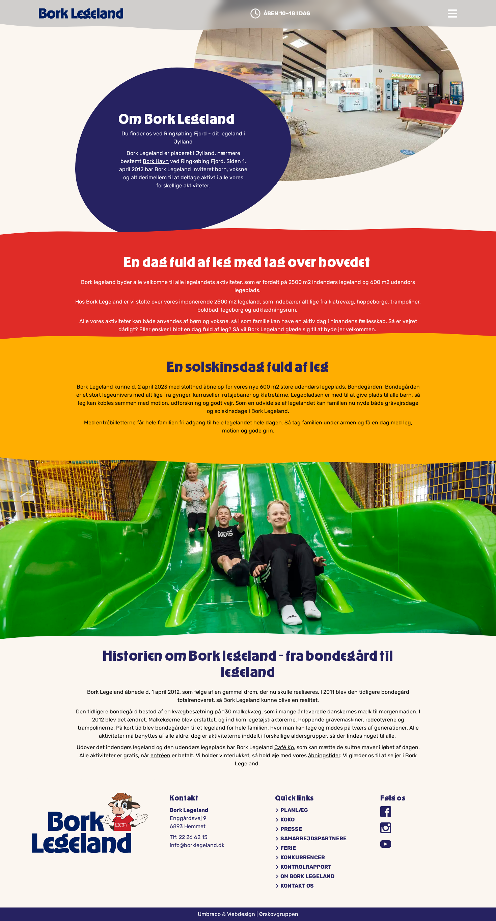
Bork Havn (156, 161)
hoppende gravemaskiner (330, 719)
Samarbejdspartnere (313, 838)
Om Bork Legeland (307, 876)
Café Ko (284, 747)
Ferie (288, 848)
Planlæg (294, 810)
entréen (160, 755)
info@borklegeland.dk (197, 845)
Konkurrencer (302, 857)
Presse (291, 829)
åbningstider (324, 755)
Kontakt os (297, 886)
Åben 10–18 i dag (287, 13)
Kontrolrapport (305, 867)
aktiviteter (196, 185)
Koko (287, 819)
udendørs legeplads (320, 387)
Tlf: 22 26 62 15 (189, 837)
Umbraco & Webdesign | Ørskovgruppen (248, 914)
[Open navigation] (452, 13)
